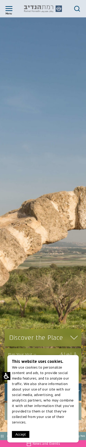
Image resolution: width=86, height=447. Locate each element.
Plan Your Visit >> (22, 354)
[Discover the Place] (61, 355)
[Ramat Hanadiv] (43, 8)
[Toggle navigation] (9, 8)
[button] (43, 219)
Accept (20, 434)
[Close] (77, 8)
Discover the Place (36, 338)
